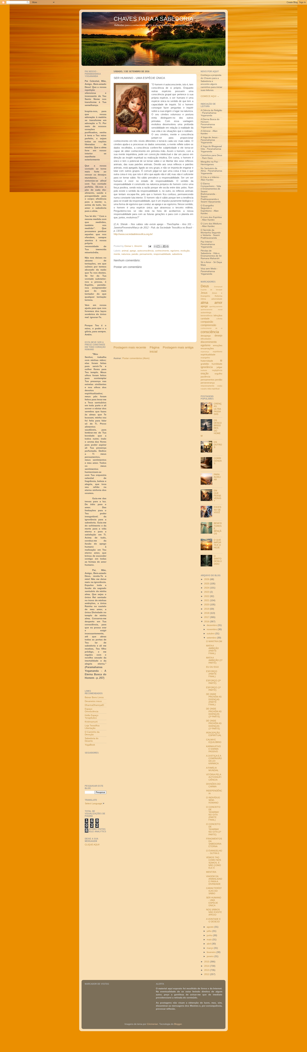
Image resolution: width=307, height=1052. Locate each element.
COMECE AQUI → (210, 96)
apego (133, 251)
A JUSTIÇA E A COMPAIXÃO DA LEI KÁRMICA (214, 760)
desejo (218, 335)
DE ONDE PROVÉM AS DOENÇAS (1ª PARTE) (213, 725)
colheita (219, 319)
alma (204, 303)
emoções (217, 345)
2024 (207, 588)
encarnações (207, 348)
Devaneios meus (93, 701)
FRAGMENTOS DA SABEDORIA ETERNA (214, 843)
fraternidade (207, 361)
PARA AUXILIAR (217, 477)
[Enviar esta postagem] (149, 246)
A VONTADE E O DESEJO (213, 920)
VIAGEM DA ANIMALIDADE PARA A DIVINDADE (214, 880)
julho (209, 931)
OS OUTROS (218, 444)
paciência (205, 376)
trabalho (204, 389)
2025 (207, 583)
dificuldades (206, 339)
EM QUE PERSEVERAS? (217, 495)
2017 (207, 617)
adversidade (216, 299)
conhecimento (162, 251)
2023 (207, 592)
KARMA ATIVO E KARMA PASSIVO (213, 749)
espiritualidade (208, 354)
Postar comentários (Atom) (136, 358)
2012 (207, 974)
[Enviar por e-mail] (155, 246)
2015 (207, 961)
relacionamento (207, 386)
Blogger (178, 1024)
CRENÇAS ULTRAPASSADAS (218, 409)
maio (209, 939)
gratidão (205, 364)
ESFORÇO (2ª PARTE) (213, 681)
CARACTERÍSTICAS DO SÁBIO (214, 891)
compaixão (207, 321)
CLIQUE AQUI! (92, 844)
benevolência (207, 315)
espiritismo (217, 352)
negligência (217, 370)
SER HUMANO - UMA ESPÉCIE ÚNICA (213, 901)
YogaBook (90, 745)
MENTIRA (211, 872)
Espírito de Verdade (211, 290)
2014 (207, 966)
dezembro (212, 625)
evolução (185, 251)
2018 (207, 613)
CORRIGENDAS (218, 461)
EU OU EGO (212, 667)
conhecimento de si (211, 328)
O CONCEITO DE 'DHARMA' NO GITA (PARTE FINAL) (213, 813)
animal (125, 251)
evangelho (205, 358)
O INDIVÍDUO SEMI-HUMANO (213, 800)
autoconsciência (145, 251)
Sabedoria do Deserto (91, 739)
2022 (207, 596)
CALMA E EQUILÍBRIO (213, 740)
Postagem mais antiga (178, 347)
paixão (135, 254)
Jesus (204, 292)
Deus (205, 286)
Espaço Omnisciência (91, 710)
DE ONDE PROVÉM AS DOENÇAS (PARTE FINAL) (213, 699)
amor (218, 303)
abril (209, 944)
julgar (219, 367)
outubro (211, 633)
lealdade (204, 370)
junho (210, 935)
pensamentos (207, 380)
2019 (207, 609)
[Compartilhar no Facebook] (164, 246)
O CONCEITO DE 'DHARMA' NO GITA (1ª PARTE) (213, 829)
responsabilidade (162, 254)
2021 (207, 600)
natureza (125, 254)
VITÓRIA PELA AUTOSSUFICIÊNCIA (213, 777)
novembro (212, 629)
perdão (218, 380)
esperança (205, 352)
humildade (217, 364)
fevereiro (211, 952)
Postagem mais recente (130, 347)
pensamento (146, 254)
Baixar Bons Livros (94, 697)
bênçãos (218, 315)
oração (205, 373)
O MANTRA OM (214, 641)
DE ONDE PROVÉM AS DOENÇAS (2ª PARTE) (213, 713)
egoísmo (174, 251)
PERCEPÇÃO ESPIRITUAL (213, 734)
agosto (210, 927)
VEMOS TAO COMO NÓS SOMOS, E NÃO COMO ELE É (213, 862)
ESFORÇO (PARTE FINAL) (211, 674)
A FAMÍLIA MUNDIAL (212, 769)
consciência (210, 332)
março (210, 948)
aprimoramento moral (211, 309)
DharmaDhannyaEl (94, 705)
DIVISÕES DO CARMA (213, 785)
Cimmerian (152, 1024)
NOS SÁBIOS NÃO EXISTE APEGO (214, 912)
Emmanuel (218, 287)
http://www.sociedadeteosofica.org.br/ (133, 234)
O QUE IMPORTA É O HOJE (217, 544)
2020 (207, 604)
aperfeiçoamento (215, 306)
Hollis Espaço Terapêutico (91, 716)
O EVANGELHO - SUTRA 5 (214, 852)
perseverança (208, 383)
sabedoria (177, 254)
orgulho (218, 373)
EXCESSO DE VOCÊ (217, 509)
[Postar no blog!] (158, 246)
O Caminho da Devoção (92, 733)
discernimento (209, 341)
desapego (206, 336)
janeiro (210, 956)
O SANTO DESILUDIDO (218, 560)
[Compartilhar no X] (161, 246)
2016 (207, 621)
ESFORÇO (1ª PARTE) (213, 688)
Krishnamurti (91, 722)
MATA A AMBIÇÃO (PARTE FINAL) (212, 650)
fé (221, 360)
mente (117, 254)
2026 (207, 579)
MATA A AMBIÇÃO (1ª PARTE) (214, 660)
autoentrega (206, 312)
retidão (219, 386)
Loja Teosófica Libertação (92, 726)
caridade (205, 318)
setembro (212, 638)
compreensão (208, 325)
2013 (207, 970)
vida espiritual (213, 389)
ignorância (207, 367)
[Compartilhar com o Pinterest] (167, 246)
